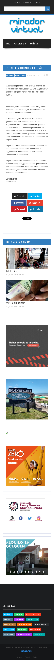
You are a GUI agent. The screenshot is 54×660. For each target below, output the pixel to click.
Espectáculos (20, 75)
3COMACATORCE (27, 651)
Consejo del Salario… (16, 303)
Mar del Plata (20, 43)
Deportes (22, 60)
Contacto (16, 2)
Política (34, 43)
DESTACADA (9, 629)
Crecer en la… (12, 271)
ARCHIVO (9, 75)
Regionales (10, 52)
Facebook (27, 2)
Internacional (37, 52)
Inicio (7, 43)
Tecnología (38, 60)
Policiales (8, 634)
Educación (9, 60)
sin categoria (41, 624)
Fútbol (19, 614)
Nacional (23, 52)
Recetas (19, 619)
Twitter (37, 2)
